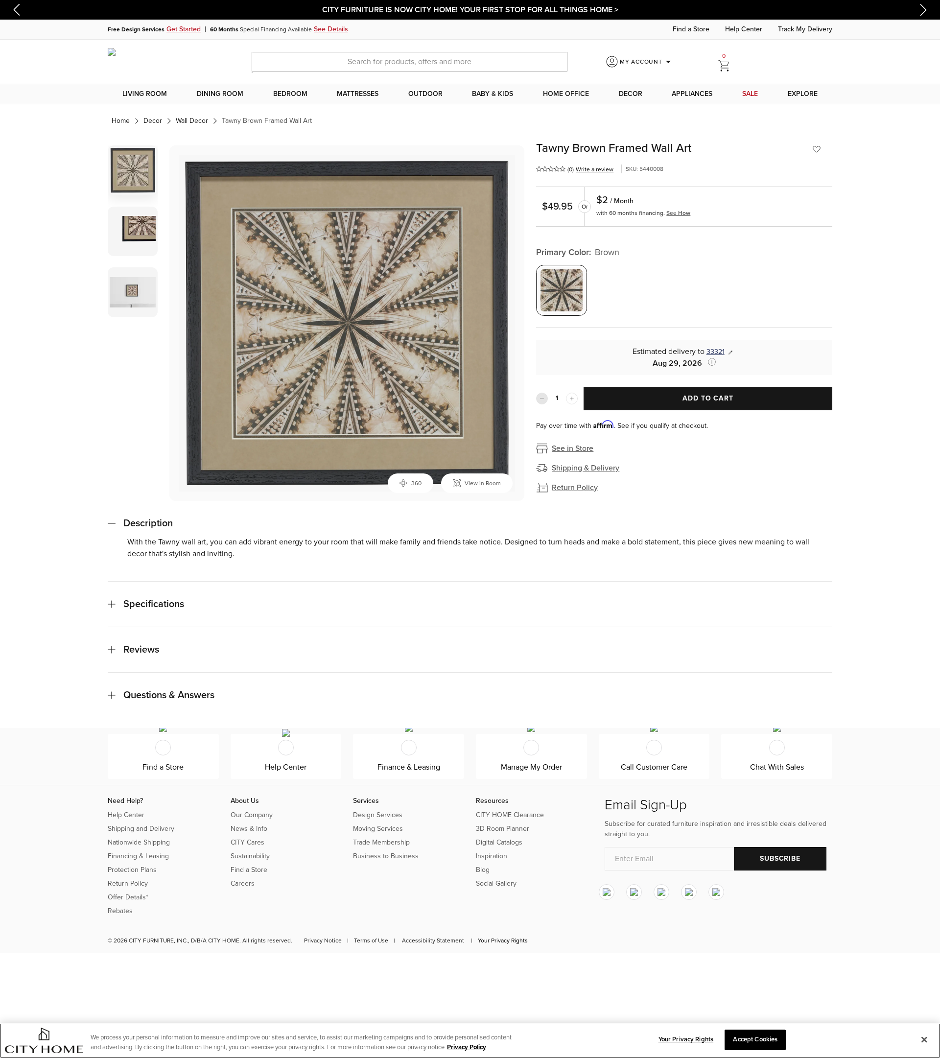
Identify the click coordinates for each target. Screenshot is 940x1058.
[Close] (924, 1039)
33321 (715, 352)
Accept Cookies (755, 1039)
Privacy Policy (466, 1047)
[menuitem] (145, 94)
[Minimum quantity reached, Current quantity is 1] (542, 398)
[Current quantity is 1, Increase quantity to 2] (572, 398)
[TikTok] (716, 892)
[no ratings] (550, 169)
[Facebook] (634, 892)
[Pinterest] (689, 892)
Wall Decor (192, 121)
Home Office (566, 94)
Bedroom (290, 94)
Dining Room (220, 94)
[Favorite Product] (816, 149)
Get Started (183, 29)
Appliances (692, 94)
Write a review (594, 169)
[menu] (470, 94)
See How (678, 213)
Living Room (144, 94)
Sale (750, 94)
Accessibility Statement (433, 940)
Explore (803, 94)
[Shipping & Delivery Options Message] (709, 362)
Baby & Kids (492, 94)
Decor (630, 94)
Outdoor (425, 94)
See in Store (572, 448)
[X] (661, 892)
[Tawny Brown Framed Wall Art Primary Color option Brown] (561, 290)
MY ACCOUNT (647, 62)
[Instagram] (607, 892)
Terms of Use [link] (371, 940)
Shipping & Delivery (585, 468)
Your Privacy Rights (503, 940)
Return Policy (575, 488)
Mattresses (357, 94)
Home (121, 121)
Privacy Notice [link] (323, 940)
